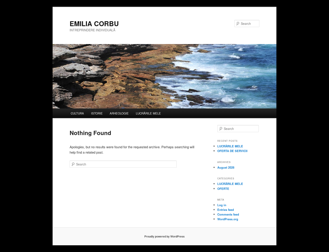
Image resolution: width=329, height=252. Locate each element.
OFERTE (223, 188)
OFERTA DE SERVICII (232, 151)
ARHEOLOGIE (119, 113)
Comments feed (228, 214)
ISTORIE (97, 113)
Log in (221, 205)
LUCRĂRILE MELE (148, 113)
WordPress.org (227, 219)
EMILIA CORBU (94, 23)
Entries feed (225, 210)
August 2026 (225, 167)
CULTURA (77, 113)
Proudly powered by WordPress (164, 236)
